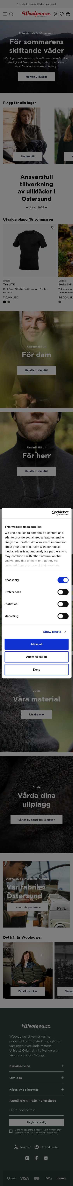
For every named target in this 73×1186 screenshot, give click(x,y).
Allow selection (36, 656)
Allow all (36, 644)
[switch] (63, 592)
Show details (52, 631)
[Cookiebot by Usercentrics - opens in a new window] (52, 513)
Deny (36, 669)
